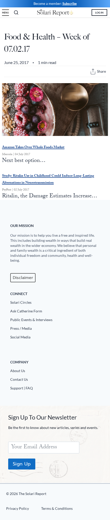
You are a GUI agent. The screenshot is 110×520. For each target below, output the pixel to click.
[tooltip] (93, 71)
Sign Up (22, 463)
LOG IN (99, 12)
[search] (16, 12)
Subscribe (69, 4)
